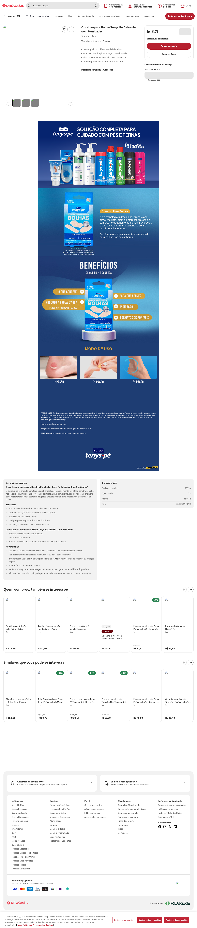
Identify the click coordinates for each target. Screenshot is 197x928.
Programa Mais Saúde (60, 805)
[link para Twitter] (170, 827)
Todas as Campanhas (21, 869)
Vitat (14, 837)
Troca (120, 829)
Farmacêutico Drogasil (60, 809)
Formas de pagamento (128, 817)
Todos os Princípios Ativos (23, 857)
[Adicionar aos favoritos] (64, 29)
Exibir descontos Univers (180, 16)
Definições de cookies (123, 920)
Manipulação (55, 821)
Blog (14, 833)
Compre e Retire (57, 829)
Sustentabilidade (19, 813)
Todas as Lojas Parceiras (22, 861)
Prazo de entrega (126, 821)
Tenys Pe (187, 499)
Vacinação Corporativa (60, 817)
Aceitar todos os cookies (176, 920)
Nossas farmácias (19, 809)
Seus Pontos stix (57, 837)
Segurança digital (165, 817)
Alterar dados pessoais (94, 809)
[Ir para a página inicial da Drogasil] (13, 5)
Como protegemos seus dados (171, 805)
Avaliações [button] (108, 70)
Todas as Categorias (20, 849)
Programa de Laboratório (61, 841)
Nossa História (18, 805)
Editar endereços (92, 813)
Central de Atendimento (129, 805)
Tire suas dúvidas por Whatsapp (132, 809)
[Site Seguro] (180, 886)
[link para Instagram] (165, 827)
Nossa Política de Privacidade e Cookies (35, 925)
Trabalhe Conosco (20, 821)
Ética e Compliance (20, 817)
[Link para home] (17, 903)
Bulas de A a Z (18, 845)
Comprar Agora (169, 54)
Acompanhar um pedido (95, 817)
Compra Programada (59, 833)
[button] (39, 61)
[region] (98, 920)
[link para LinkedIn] (175, 827)
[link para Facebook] (159, 827)
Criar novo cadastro (93, 805)
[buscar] (96, 6)
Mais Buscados (18, 841)
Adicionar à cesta (169, 46)
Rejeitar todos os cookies (149, 920)
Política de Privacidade (168, 809)
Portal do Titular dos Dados (170, 813)
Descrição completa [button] (91, 70)
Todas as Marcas (19, 865)
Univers (53, 825)
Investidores (17, 829)
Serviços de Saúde (58, 813)
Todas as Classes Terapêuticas (25, 853)
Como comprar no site (128, 813)
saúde (55, 559)
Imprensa (16, 825)
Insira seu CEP (152, 69)
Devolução (123, 833)
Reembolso (123, 825)
